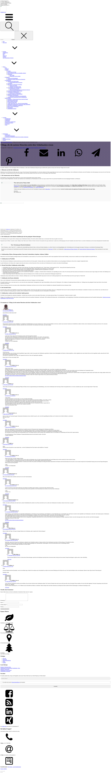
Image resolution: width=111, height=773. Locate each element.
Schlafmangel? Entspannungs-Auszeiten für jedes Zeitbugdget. (18, 104)
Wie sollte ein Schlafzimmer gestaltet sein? (15, 105)
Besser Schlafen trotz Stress (12, 101)
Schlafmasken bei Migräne (5, 671)
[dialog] (55, 749)
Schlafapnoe (7, 77)
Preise (6, 124)
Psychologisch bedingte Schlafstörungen (14, 90)
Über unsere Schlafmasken (10, 135)
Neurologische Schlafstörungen (13, 91)
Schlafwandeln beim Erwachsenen (16, 82)
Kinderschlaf (9, 74)
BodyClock (50, 249)
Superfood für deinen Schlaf (12, 100)
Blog (6, 67)
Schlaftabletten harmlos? (11, 108)
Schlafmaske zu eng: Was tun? (6, 670)
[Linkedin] (61, 156)
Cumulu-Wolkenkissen (39, 187)
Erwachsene (7, 123)
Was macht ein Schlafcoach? (10, 121)
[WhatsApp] (78, 156)
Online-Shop (47, 189)
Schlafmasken (7, 134)
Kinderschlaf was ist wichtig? (15, 76)
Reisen (24, 147)
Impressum (5, 659)
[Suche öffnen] (9, 26)
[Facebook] (26, 156)
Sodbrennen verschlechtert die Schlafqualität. (18, 96)
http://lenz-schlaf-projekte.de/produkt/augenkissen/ (14, 520)
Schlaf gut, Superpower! (4, 669)
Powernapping (10, 107)
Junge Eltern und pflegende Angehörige (14, 84)
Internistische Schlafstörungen (12, 95)
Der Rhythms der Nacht (11, 72)
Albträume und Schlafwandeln (13, 81)
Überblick (7, 68)
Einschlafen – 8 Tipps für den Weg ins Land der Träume (17, 99)
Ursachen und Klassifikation (12, 78)
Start (1, 142)
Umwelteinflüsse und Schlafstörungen (14, 87)
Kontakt (4, 662)
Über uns (4, 658)
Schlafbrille (36, 147)
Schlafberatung (8, 118)
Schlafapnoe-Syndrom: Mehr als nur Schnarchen (16, 79)
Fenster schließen (3, 768)
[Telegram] (96, 156)
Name (1, 602)
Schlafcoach (8, 229)
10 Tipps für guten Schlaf (12, 102)
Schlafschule (7, 120)
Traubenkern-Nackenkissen (28, 187)
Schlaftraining (7, 119)
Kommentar (2, 600)
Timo (10, 309)
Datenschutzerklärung (7, 660)
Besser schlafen (8, 98)
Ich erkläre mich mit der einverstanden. (14, 682)
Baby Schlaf (12, 75)
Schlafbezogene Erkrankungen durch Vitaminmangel (17, 97)
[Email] (43, 156)
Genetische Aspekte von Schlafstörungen (14, 93)
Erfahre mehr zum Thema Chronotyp (71, 249)
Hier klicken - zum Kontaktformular (14, 766)
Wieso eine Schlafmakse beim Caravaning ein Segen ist (20, 89)
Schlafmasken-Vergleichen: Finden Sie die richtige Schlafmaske (16, 136)
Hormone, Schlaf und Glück (5, 667)
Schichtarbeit (9, 83)
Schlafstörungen (8, 80)
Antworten (5, 314)
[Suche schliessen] (24, 35)
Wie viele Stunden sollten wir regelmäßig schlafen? (16, 73)
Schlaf (32, 147)
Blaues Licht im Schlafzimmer (12, 106)
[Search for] (5, 39)
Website (1, 606)
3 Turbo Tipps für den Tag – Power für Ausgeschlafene (17, 103)
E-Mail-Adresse (3, 604)
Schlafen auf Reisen (42, 147)
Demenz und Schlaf (13, 85)
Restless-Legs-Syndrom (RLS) (15, 92)
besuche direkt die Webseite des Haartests (87, 249)
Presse (4, 661)
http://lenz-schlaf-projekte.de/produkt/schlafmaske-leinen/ (15, 375)
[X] (9, 156)
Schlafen (6, 69)
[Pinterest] (9, 165)
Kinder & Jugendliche (9, 122)
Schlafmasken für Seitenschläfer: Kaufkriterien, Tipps (10, 668)
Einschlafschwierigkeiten (7, 142)
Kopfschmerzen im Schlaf (14, 88)
